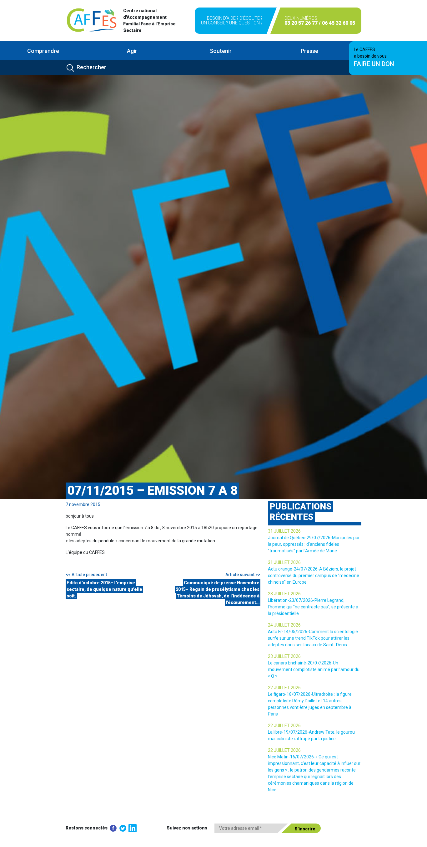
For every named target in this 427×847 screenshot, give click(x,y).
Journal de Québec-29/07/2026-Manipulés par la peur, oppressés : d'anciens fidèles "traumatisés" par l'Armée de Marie (314, 544)
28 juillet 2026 (284, 593)
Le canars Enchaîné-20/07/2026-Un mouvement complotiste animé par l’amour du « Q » (313, 669)
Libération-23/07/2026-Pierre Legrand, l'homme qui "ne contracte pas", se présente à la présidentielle (313, 607)
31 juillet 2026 (284, 531)
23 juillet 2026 (284, 656)
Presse (309, 51)
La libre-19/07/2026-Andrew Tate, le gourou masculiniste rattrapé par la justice (311, 735)
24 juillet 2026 (284, 625)
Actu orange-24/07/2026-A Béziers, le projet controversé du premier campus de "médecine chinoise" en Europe (313, 575)
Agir (132, 51)
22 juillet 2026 (284, 687)
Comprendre (43, 51)
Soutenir (221, 51)
